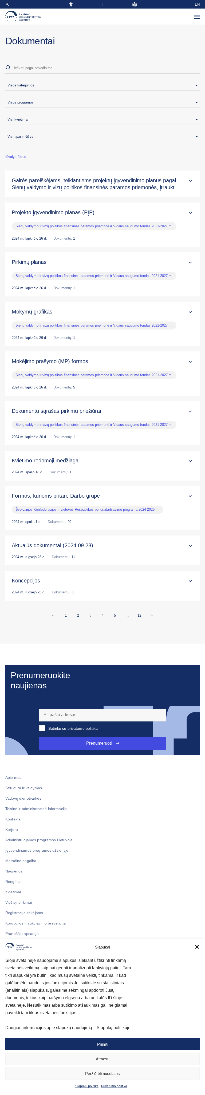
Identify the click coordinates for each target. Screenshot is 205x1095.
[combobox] (102, 85)
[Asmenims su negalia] (71, 4)
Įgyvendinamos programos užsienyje (37, 850)
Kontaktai (13, 819)
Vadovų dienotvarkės (23, 798)
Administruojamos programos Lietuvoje (39, 840)
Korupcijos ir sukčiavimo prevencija (35, 923)
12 (140, 614)
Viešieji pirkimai (18, 902)
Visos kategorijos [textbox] (20, 85)
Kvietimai (13, 892)
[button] (197, 947)
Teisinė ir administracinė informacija (36, 809)
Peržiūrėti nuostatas (102, 1073)
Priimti (102, 1044)
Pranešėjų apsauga (22, 933)
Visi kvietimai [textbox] (17, 119)
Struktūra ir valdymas (23, 788)
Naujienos (13, 871)
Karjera (11, 829)
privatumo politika (83, 728)
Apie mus (13, 777)
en (197, 4)
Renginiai (13, 881)
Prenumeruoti (99, 743)
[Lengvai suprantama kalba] (134, 4)
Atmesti (102, 1059)
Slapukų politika (86, 1086)
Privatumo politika (114, 1086)
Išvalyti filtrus (15, 157)
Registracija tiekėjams (24, 913)
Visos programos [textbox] (20, 102)
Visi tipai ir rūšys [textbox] (20, 136)
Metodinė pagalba (20, 861)
